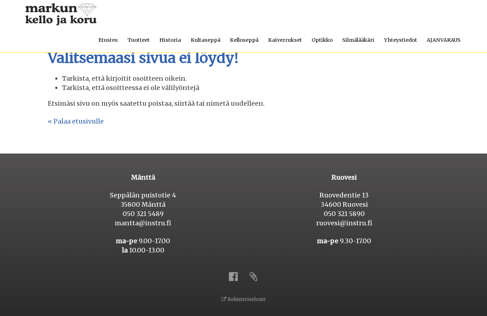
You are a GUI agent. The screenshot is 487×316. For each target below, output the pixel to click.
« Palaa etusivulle (76, 121)
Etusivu (108, 40)
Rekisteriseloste (246, 299)
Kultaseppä (205, 40)
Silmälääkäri (358, 40)
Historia (170, 40)
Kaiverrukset (285, 40)
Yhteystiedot (400, 40)
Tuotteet (138, 40)
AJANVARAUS (444, 40)
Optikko (322, 40)
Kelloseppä (244, 40)
